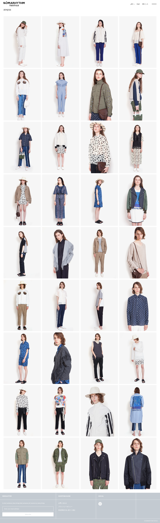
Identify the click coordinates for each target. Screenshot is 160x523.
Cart (138, 4)
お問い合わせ (62, 503)
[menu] (145, 4)
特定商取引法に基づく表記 (66, 510)
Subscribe (28, 514)
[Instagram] (100, 504)
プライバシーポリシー (65, 506)
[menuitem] (147, 4)
